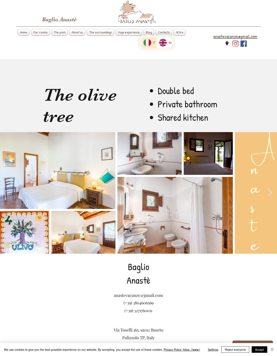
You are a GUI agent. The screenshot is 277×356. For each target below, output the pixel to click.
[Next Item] (270, 193)
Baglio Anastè (59, 19)
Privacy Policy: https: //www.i (182, 349)
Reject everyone (235, 349)
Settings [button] (213, 349)
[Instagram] (235, 44)
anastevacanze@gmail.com (138, 295)
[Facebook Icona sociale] (243, 44)
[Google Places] (227, 44)
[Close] (272, 349)
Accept (259, 349)
